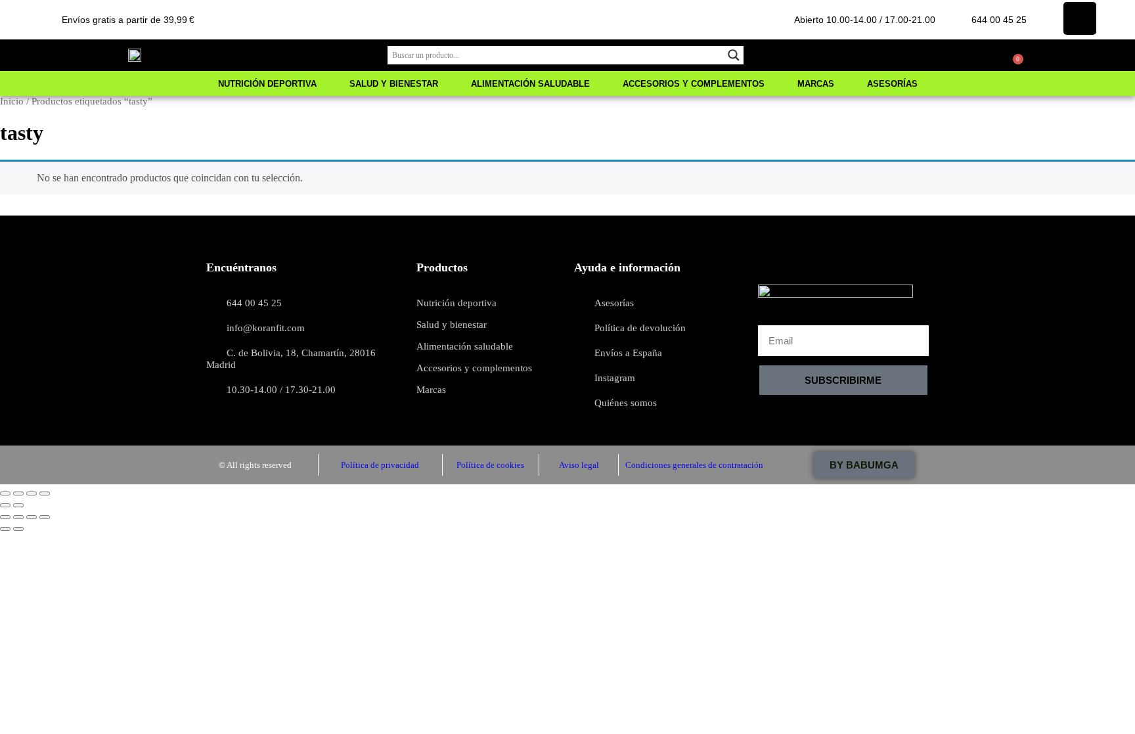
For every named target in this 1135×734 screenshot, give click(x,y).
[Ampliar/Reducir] (5, 493)
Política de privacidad (380, 465)
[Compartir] (31, 493)
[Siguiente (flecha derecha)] (18, 505)
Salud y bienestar (393, 84)
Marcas (815, 84)
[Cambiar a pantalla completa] (18, 493)
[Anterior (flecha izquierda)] (5, 505)
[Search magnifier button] (734, 55)
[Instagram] (1079, 18)
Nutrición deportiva (267, 84)
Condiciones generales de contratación (694, 465)
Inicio (12, 101)
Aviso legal (579, 465)
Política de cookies (490, 465)
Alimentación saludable (530, 84)
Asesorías (892, 84)
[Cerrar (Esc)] (44, 493)
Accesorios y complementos (694, 84)
